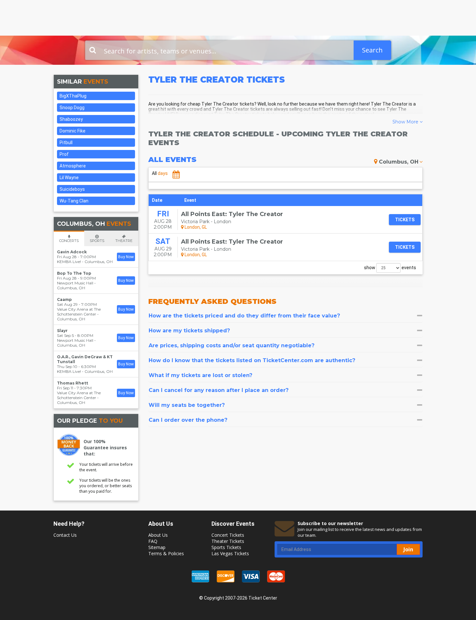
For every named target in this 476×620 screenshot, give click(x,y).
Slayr (62, 330)
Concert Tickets (227, 535)
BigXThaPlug (73, 95)
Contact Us (65, 535)
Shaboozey (71, 119)
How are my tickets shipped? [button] (189, 330)
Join (408, 549)
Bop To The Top (74, 273)
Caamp (64, 299)
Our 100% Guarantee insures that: (105, 447)
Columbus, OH (398, 162)
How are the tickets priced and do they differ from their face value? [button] (244, 316)
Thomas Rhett (72, 383)
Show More (406, 122)
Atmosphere (73, 165)
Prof (64, 154)
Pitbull (66, 142)
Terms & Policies (166, 553)
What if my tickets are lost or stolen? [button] (200, 375)
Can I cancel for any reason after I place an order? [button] (219, 390)
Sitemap (156, 547)
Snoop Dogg (72, 107)
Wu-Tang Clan (74, 200)
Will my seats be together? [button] (187, 405)
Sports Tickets (226, 547)
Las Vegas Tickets (230, 553)
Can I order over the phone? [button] (188, 420)
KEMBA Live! (69, 261)
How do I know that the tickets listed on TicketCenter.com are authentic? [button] (252, 360)
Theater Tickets (227, 541)
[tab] (286, 315)
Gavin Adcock (72, 251)
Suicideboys (72, 189)
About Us (158, 535)
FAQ (152, 541)
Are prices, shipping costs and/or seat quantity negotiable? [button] (231, 345)
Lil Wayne (69, 177)
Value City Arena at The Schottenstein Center (79, 311)
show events (390, 267)
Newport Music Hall (75, 283)
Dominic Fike (72, 130)
